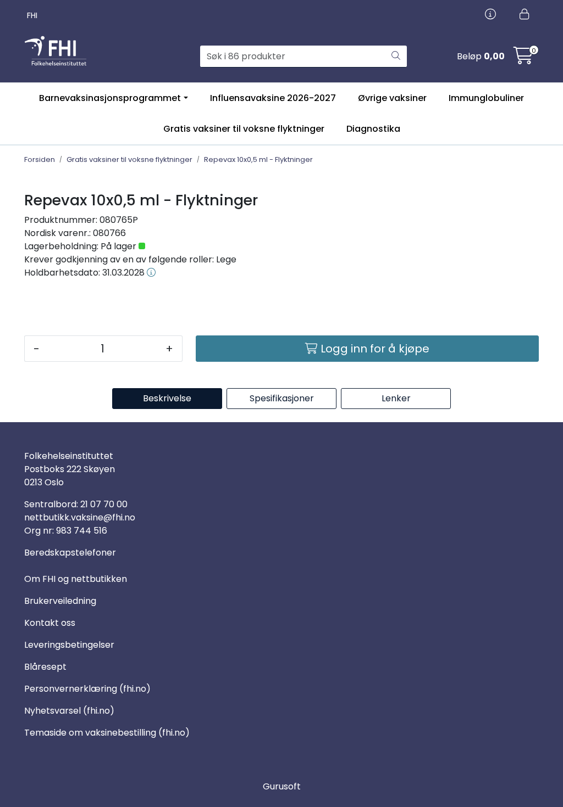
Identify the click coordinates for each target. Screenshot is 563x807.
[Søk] (396, 57)
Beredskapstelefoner (70, 552)
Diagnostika (373, 128)
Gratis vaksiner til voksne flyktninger (243, 128)
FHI (32, 15)
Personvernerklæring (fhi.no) (87, 688)
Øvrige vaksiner (392, 98)
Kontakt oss (49, 623)
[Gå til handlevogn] (523, 59)
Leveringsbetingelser (69, 644)
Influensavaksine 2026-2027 (273, 98)
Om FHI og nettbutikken (75, 579)
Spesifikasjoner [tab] (282, 398)
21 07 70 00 (104, 504)
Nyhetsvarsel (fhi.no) (69, 710)
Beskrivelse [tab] (167, 398)
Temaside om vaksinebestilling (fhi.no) (107, 732)
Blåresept (45, 666)
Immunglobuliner (486, 98)
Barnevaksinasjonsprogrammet (110, 98)
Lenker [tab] (396, 398)
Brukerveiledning (60, 601)
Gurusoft (282, 786)
